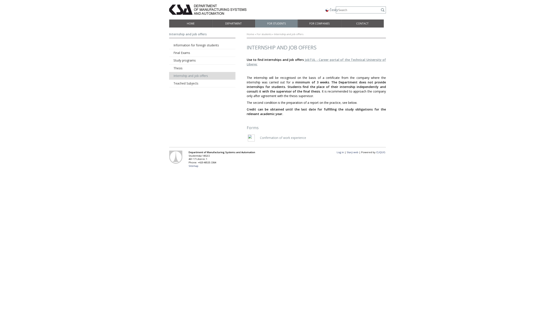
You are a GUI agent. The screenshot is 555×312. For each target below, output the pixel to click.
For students (276, 23)
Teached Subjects (185, 83)
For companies (319, 23)
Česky (333, 10)
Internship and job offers (190, 76)
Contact (362, 23)
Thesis (178, 68)
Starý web (352, 152)
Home (190, 23)
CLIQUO (380, 152)
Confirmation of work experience (282, 138)
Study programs (184, 60)
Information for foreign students (196, 45)
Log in (340, 152)
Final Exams (181, 53)
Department (233, 23)
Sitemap (193, 165)
